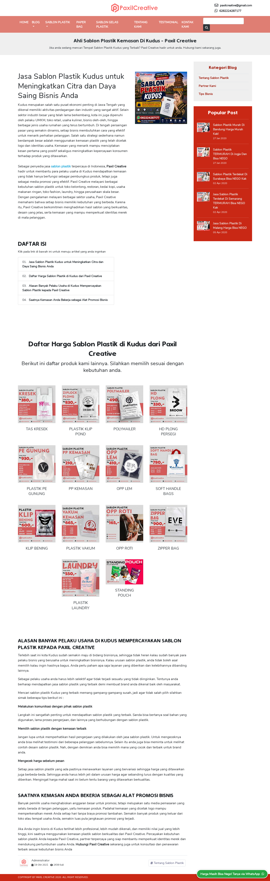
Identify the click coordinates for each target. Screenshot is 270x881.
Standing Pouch (124, 593)
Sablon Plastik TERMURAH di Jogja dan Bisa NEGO (230, 154)
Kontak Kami (187, 24)
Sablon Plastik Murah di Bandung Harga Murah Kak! (228, 129)
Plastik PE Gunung (37, 491)
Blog (36, 22)
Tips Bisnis (206, 94)
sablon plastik (60, 166)
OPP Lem (124, 488)
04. (65, 300)
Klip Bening (37, 548)
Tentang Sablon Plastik (168, 863)
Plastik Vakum (80, 548)
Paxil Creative (45, 877)
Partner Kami (207, 86)
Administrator (40, 860)
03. (61, 288)
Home (24, 22)
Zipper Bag (168, 548)
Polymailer (124, 429)
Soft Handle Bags (168, 491)
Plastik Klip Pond (80, 431)
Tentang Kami (140, 24)
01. (62, 264)
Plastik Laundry (80, 605)
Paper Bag (81, 24)
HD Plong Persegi (168, 431)
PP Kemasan (81, 488)
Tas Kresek (37, 429)
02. (62, 276)
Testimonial (168, 22)
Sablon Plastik (57, 22)
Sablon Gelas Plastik (107, 24)
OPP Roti (124, 548)
